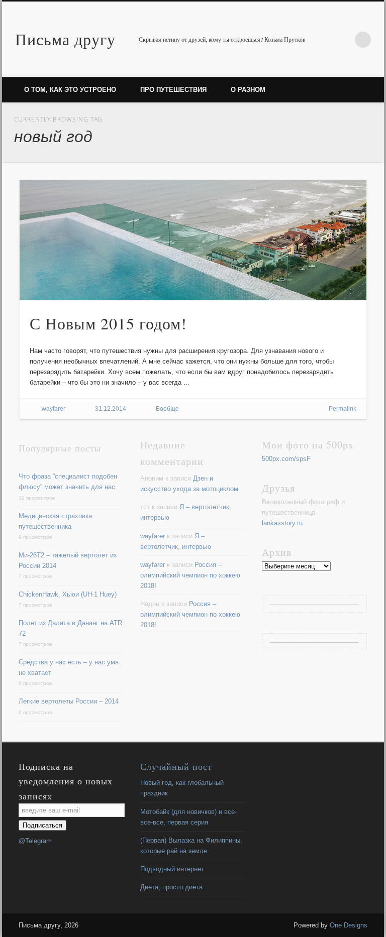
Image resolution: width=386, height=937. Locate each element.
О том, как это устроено (70, 89)
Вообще (167, 408)
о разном (248, 89)
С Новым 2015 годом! (108, 323)
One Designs (348, 925)
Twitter (342, 40)
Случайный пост (176, 766)
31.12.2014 (110, 408)
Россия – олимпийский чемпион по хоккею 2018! (190, 575)
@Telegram (35, 841)
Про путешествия (173, 89)
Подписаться (42, 825)
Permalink (342, 408)
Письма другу (65, 39)
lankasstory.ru (282, 523)
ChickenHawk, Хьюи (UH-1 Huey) (68, 594)
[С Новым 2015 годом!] (193, 240)
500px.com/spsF (286, 458)
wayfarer (53, 408)
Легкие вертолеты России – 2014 (69, 701)
